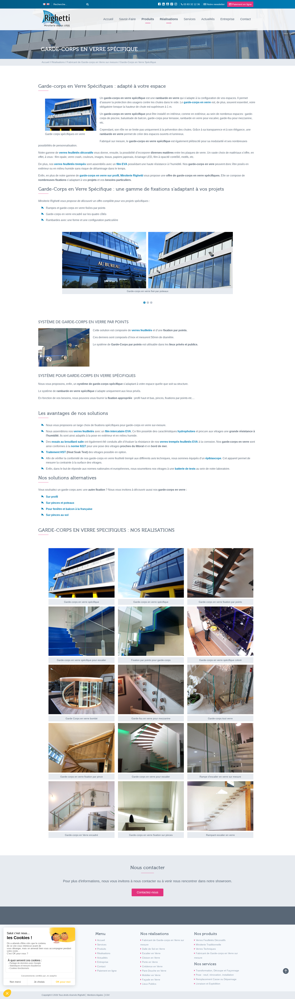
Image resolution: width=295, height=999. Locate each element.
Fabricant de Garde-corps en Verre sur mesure (162, 942)
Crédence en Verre (152, 966)
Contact (245, 19)
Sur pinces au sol (57, 514)
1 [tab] (145, 302)
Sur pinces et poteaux (60, 502)
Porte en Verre (150, 962)
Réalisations (169, 19)
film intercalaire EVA (118, 431)
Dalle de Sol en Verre (153, 948)
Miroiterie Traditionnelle (208, 944)
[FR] (44, 4)
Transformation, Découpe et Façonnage (217, 970)
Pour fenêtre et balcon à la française (69, 509)
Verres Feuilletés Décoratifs (211, 940)
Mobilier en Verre (151, 975)
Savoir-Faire (127, 19)
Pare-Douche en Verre (154, 970)
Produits (148, 19)
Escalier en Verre (151, 953)
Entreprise (227, 19)
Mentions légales (95, 995)
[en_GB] (48, 4)
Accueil (108, 19)
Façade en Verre (151, 979)
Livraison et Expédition (208, 983)
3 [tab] (152, 302)
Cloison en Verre (151, 957)
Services (189, 19)
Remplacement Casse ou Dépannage (216, 979)
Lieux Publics (149, 983)
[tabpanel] (147, 263)
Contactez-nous (147, 892)
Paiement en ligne (107, 970)
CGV (107, 995)
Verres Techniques (206, 948)
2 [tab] (148, 302)
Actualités (208, 19)
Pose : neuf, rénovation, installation (215, 974)
